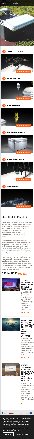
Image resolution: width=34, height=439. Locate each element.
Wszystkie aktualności (22, 274)
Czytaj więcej (25, 312)
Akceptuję (8, 434)
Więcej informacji (22, 434)
